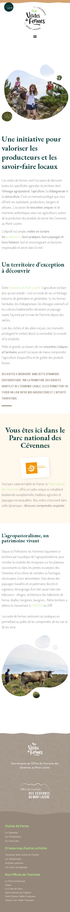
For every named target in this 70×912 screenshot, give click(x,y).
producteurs (13, 236)
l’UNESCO (37, 605)
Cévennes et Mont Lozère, (25, 287)
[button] (35, 36)
